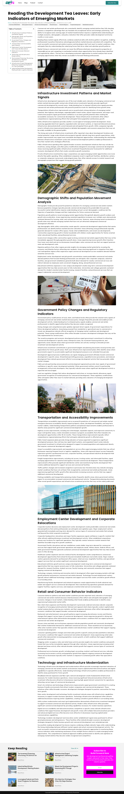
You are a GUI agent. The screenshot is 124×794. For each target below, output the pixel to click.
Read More (21, 760)
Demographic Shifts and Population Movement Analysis (22, 37)
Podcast (32, 3)
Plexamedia (76, 792)
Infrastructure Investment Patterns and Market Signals (22, 33)
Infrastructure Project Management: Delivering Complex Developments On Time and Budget (22, 65)
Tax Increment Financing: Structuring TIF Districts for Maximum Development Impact (22, 59)
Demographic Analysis (27, 24)
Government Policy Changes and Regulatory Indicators (21, 40)
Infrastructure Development (41, 24)
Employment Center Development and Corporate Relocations (21, 48)
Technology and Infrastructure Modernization (21, 55)
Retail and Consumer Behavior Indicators (21, 51)
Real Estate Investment (88, 24)
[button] (33, 28)
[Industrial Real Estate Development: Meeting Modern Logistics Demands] (12, 769)
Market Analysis (53, 24)
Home (20, 3)
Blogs (26, 3)
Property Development (75, 24)
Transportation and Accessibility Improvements (21, 44)
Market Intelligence (64, 24)
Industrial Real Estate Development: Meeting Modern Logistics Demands (22, 69)
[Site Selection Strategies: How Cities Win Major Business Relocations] (49, 782)
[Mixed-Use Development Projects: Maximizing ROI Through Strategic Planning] (49, 769)
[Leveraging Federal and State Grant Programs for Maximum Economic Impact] (12, 782)
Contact (40, 3)
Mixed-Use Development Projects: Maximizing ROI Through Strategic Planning (66, 768)
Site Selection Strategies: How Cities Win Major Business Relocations (65, 781)
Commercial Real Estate (14, 24)
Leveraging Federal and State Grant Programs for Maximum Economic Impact (28, 781)
